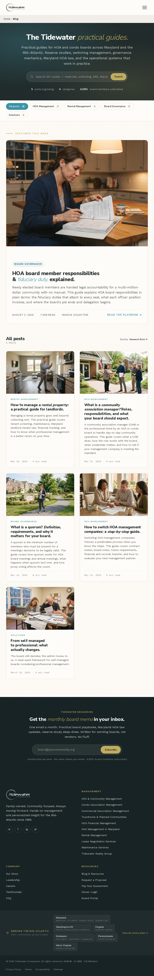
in (9, 829)
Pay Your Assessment (95, 885)
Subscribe (111, 750)
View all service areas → (135, 932)
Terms (28, 969)
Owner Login (89, 891)
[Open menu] (144, 7)
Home (7, 18)
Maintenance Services (95, 847)
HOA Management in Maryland (100, 829)
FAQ (8, 898)
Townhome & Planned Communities (104, 816)
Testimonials (14, 891)
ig (27, 829)
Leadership (13, 879)
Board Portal (90, 898)
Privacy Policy (13, 969)
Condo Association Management (102, 804)
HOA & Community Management (102, 798)
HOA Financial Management (99, 823)
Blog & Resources (93, 873)
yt (35, 829)
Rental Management (94, 835)
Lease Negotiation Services (99, 841)
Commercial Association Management (105, 810)
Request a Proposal (94, 879)
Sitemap (58, 969)
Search (118, 76)
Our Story (12, 873)
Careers (10, 885)
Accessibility (42, 969)
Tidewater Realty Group (97, 853)
